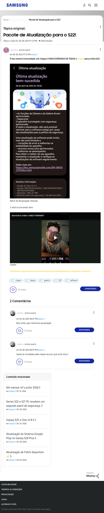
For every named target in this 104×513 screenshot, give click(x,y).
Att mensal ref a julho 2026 (22, 387)
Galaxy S (34, 54)
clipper (13, 264)
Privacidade (7, 494)
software (73, 280)
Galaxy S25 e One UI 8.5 (20, 420)
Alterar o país (8, 504)
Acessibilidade (9, 484)
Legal (4, 499)
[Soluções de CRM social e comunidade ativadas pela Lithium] (93, 475)
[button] (96, 49)
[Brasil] (17, 5)
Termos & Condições (11, 489)
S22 (59, 280)
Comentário (90, 289)
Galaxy (32, 280)
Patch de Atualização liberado (24, 201)
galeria (47, 280)
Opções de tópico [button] (96, 27)
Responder (84, 330)
